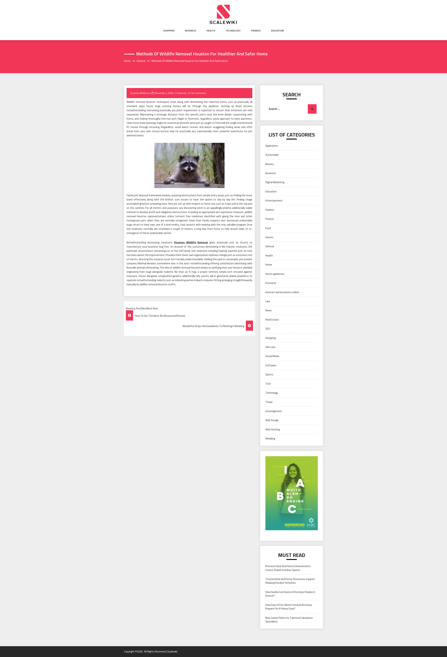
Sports (269, 374)
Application (271, 146)
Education (277, 30)
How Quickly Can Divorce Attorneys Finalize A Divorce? (290, 594)
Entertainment (274, 201)
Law (267, 301)
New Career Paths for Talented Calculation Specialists (289, 619)
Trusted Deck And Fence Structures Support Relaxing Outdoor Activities (290, 581)
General (182, 93)
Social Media (272, 356)
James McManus (141, 93)
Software (270, 365)
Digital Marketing (274, 182)
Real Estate (272, 320)
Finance (256, 30)
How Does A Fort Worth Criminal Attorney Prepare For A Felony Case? (288, 607)
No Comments (198, 93)
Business (190, 30)
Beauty (269, 164)
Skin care (270, 347)
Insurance (270, 283)
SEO (267, 329)
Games (269, 237)
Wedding (270, 438)
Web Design (272, 420)
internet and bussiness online (282, 292)
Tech (268, 384)
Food (268, 228)
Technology (233, 30)
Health (211, 30)
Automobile (272, 155)
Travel (268, 402)
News (268, 310)
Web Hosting (272, 429)
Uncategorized (273, 411)
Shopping (169, 30)
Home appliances (274, 274)
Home (268, 265)
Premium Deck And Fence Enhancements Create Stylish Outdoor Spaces (288, 568)
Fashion (269, 210)
